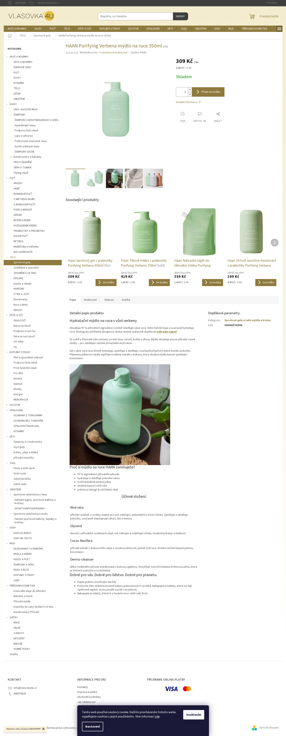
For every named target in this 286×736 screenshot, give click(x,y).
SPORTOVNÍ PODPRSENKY (30, 509)
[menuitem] (17, 29)
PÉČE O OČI (16, 315)
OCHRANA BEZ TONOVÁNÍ (28, 421)
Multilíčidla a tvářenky (26, 247)
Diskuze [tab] (109, 300)
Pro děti (18, 373)
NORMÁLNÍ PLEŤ (23, 194)
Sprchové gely (22, 262)
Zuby (13, 463)
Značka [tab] (126, 300)
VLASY (17, 78)
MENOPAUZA (21, 400)
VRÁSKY (18, 183)
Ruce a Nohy (21, 305)
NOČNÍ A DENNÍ (22, 220)
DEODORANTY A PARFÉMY (28, 549)
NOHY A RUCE (21, 570)
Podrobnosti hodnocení (113, 53)
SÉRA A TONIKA (22, 168)
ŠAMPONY (19, 115)
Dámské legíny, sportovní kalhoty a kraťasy (35, 501)
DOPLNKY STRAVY (24, 575)
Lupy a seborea (24, 136)
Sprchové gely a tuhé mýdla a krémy (247, 320)
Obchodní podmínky (89, 697)
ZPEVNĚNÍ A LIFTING (25, 273)
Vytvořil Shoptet (269, 728)
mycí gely (19, 447)
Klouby (18, 389)
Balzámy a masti (23, 596)
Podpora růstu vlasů (26, 131)
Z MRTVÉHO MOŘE (24, 199)
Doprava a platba (87, 692)
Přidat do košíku (210, 92)
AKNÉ (17, 189)
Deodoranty (21, 299)
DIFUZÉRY (19, 639)
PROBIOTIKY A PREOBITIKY (29, 231)
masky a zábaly (22, 284)
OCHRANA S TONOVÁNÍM (28, 415)
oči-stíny (19, 342)
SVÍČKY (14, 617)
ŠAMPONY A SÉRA (24, 565)
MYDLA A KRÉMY (23, 554)
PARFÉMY (19, 289)
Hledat (180, 16)
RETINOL (19, 241)
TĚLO (17, 88)
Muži (12, 543)
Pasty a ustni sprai (24, 468)
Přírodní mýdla (22, 601)
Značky (14, 654)
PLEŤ (16, 73)
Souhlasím (193, 715)
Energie (18, 394)
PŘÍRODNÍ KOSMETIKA (22, 586)
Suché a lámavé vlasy (27, 146)
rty (15, 347)
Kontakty (82, 687)
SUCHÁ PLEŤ (21, 236)
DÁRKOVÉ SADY (22, 67)
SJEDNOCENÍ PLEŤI (24, 205)
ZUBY (17, 580)
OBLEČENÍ (19, 99)
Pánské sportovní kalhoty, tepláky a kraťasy (35, 520)
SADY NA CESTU (23, 538)
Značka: (138, 53)
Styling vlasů (21, 173)
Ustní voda (20, 474)
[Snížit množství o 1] (190, 94)
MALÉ (17, 623)
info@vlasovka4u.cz (25, 688)
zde (157, 716)
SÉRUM (18, 215)
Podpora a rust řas (24, 331)
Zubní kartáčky (22, 479)
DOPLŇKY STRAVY (20, 352)
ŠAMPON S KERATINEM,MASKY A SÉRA (36, 120)
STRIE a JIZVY (21, 294)
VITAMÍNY (19, 83)
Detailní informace (186, 102)
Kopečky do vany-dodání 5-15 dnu (33, 607)
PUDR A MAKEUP (23, 210)
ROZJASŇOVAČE (23, 252)
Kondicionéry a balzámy (27, 157)
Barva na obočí (22, 326)
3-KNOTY (19, 633)
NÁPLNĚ (18, 644)
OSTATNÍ (15, 405)
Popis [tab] (73, 300)
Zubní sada (20, 484)
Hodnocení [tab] (90, 300)
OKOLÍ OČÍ (20, 321)
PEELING (18, 278)
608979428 (20, 694)
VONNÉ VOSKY (22, 649)
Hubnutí (18, 384)
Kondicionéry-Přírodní (26, 612)
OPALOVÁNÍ (16, 410)
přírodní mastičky (24, 458)
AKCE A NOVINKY (19, 57)
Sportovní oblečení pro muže (31, 514)
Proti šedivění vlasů (25, 368)
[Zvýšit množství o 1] (190, 89)
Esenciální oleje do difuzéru (30, 591)
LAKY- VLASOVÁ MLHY (26, 109)
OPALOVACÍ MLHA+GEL (26, 426)
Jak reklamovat (86, 702)
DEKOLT (18, 310)
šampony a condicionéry (28, 442)
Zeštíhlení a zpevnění (26, 268)
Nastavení (92, 726)
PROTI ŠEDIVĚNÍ (23, 162)
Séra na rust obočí (24, 336)
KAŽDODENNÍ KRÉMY (25, 226)
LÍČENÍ (17, 94)
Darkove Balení (22, 533)
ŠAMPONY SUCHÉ (24, 152)
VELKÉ (17, 628)
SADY (13, 528)
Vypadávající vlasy (25, 125)
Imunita (18, 379)
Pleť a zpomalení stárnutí (28, 358)
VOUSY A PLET (22, 559)
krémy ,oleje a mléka (26, 452)
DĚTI (12, 437)
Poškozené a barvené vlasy (31, 141)
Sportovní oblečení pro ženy (30, 495)
